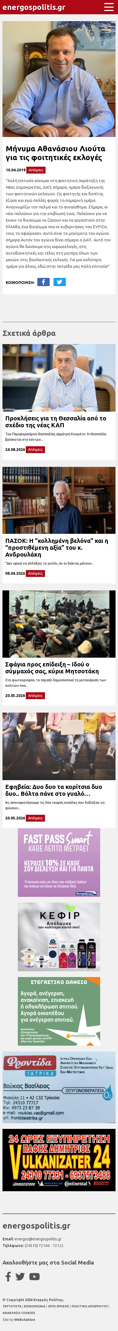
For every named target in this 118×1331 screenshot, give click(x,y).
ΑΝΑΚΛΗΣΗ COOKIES (18, 1313)
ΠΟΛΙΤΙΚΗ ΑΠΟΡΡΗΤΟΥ (90, 1306)
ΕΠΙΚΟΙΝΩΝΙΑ (35, 1306)
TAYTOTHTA (12, 1306)
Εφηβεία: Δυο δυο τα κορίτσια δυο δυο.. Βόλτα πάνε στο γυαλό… (53, 790)
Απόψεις (36, 170)
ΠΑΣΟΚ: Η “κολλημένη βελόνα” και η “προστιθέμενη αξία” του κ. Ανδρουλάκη (56, 547)
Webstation (24, 1319)
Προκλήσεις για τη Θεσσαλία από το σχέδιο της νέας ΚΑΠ (55, 421)
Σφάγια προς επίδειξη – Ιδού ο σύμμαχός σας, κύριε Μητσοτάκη (52, 667)
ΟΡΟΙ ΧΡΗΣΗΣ (59, 1306)
